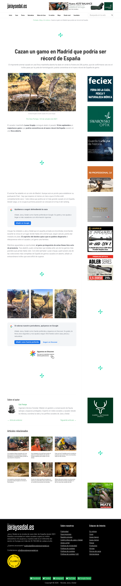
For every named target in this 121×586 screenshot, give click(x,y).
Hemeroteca (94, 556)
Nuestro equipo (66, 539)
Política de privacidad (68, 548)
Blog (41, 20)
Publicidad (64, 534)
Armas (92, 551)
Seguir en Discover (50, 342)
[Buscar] (112, 15)
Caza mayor (94, 539)
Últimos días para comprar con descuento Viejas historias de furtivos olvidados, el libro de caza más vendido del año (65, 480)
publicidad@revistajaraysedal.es (36, 548)
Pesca (91, 545)
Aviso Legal (65, 545)
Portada (35, 20)
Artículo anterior (15, 420)
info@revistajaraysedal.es (28, 552)
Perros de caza (95, 553)
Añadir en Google (22, 223)
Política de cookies (67, 553)
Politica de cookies (67, 551)
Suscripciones (65, 536)
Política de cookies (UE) (69, 556)
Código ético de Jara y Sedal (71, 542)
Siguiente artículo (68, 420)
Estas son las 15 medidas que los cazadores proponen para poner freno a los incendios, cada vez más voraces (65, 455)
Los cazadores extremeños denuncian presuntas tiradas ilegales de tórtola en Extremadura (17, 480)
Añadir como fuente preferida (27, 342)
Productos (93, 548)
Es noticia (47, 20)
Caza (91, 536)
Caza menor (94, 542)
